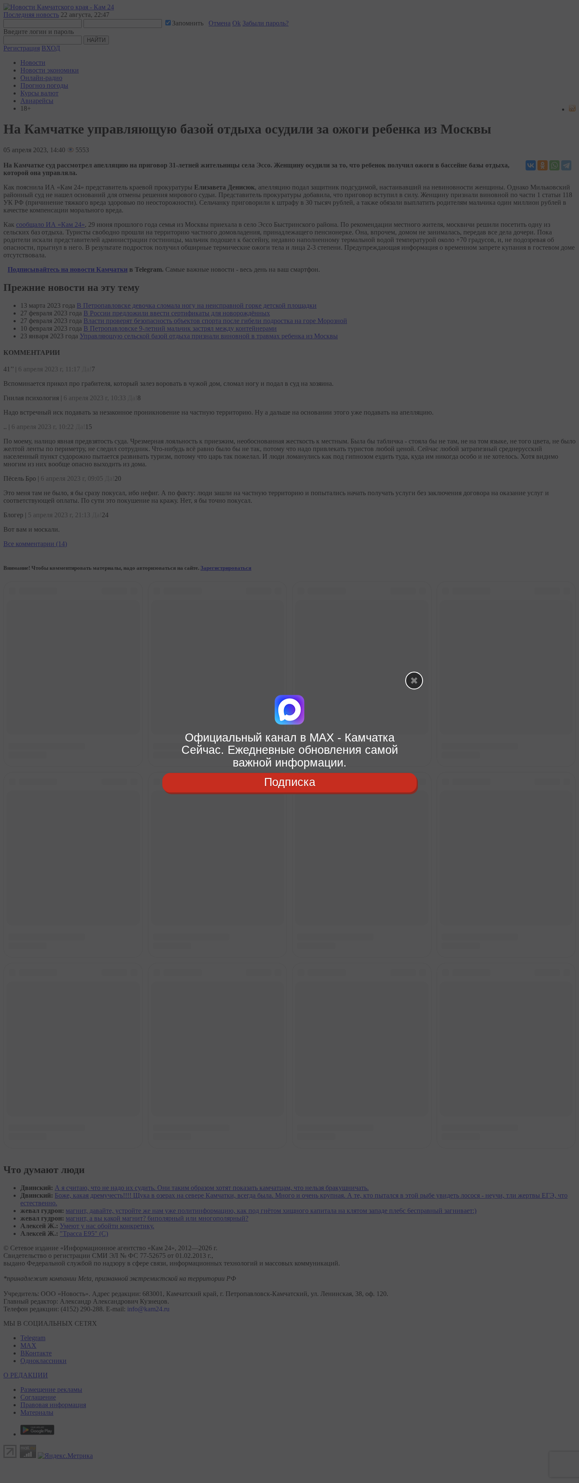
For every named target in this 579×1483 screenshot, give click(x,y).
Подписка (289, 782)
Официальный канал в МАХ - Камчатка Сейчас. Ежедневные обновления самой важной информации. (289, 750)
